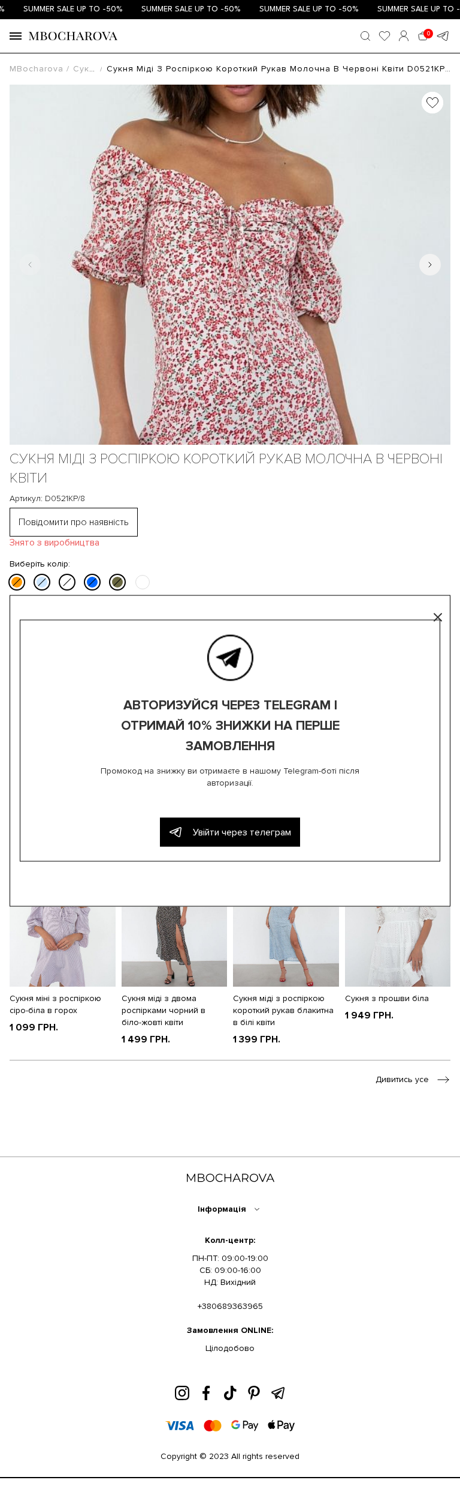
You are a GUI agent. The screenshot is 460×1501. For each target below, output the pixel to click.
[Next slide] (430, 264)
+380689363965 (230, 1306)
